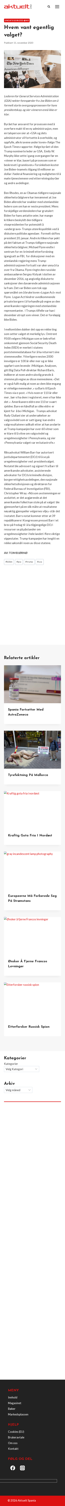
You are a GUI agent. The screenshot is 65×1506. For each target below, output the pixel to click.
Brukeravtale (16, 1437)
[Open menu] (57, 6)
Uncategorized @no (17, 20)
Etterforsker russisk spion (29, 1027)
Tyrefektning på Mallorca (28, 775)
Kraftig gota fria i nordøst (30, 835)
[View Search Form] (49, 6)
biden (9, 561)
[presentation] (32, 684)
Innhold (12, 1397)
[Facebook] (13, 1468)
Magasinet (14, 1403)
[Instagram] (22, 1468)
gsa (18, 561)
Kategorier (11, 1063)
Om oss (13, 1443)
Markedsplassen (18, 1414)
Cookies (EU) (16, 1431)
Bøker (12, 1408)
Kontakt (13, 1448)
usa (39, 561)
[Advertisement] (32, 601)
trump (29, 561)
